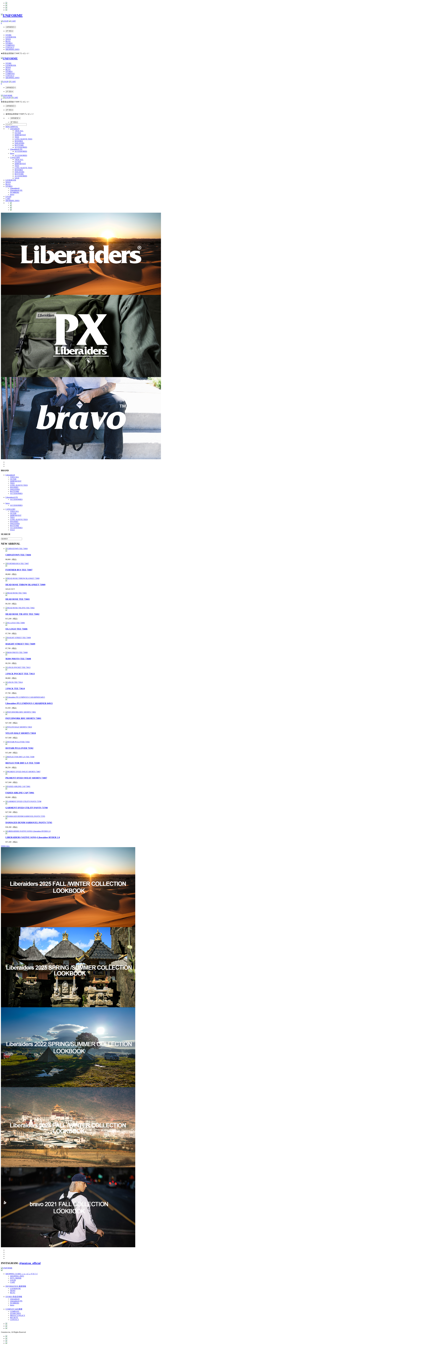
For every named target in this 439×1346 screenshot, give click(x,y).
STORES (8, 43)
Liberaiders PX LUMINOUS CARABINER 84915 (29, 703)
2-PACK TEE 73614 (15, 688)
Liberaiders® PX (16, 149)
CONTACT (9, 47)
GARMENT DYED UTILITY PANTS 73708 (26, 808)
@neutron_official (30, 1263)
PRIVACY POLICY (17, 1315)
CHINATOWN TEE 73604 (18, 555)
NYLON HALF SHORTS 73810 (20, 733)
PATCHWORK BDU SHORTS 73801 (23, 718)
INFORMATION (15, 1286)
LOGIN (8, 196)
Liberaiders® (15, 129)
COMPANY (10, 45)
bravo (12, 153)
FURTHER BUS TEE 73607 (18, 570)
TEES (17, 137)
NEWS (8, 39)
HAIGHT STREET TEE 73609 (20, 644)
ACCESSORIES (21, 147)
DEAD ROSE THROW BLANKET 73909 (25, 584)
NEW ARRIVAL (11, 127)
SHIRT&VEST (20, 135)
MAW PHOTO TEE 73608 (18, 659)
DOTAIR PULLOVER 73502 (19, 748)
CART (7, 199)
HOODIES (19, 141)
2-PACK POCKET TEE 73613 (20, 673)
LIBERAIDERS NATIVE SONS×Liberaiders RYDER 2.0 (32, 837)
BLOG (8, 41)
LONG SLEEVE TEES (23, 139)
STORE (8, 35)
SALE (17, 178)
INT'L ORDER (15, 1278)
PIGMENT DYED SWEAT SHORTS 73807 (26, 778)
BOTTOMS (19, 145)
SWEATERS (19, 143)
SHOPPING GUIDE (21, 1274)
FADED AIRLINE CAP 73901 (19, 793)
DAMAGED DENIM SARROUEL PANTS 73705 (28, 822)
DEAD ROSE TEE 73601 (17, 599)
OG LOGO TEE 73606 (16, 629)
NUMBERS (14, 192)
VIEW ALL (19, 131)
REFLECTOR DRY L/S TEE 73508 (22, 763)
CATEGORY (15, 157)
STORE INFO (15, 1313)
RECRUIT (14, 1317)
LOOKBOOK (10, 37)
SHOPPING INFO (12, 49)
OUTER (18, 133)
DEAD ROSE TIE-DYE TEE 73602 (22, 614)
